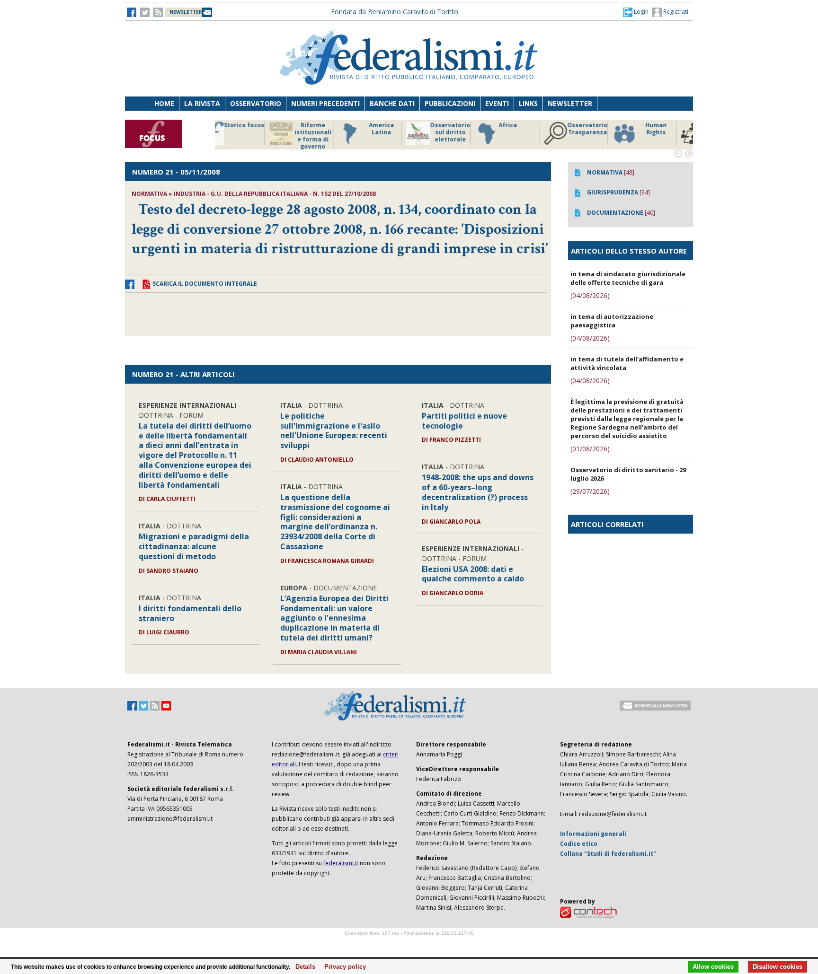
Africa (386, 125)
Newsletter (570, 103)
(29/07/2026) (590, 491)
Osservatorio (255, 103)
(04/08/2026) (590, 295)
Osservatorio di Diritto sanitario (671, 132)
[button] (635, 11)
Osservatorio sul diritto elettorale (328, 132)
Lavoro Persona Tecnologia (603, 132)
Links (528, 103)
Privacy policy (342, 967)
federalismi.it (340, 863)
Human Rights (534, 129)
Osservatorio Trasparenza (465, 129)
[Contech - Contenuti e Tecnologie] (588, 912)
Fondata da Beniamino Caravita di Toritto (394, 11)
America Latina (259, 129)
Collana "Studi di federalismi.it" (608, 854)
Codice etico (578, 844)
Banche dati (392, 103)
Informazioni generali (593, 834)
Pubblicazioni (450, 103)
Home (164, 103)
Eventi (497, 103)
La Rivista (202, 103)
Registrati (675, 12)
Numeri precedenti (325, 103)
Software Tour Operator (409, 944)
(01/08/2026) (590, 448)
